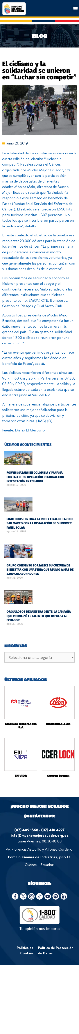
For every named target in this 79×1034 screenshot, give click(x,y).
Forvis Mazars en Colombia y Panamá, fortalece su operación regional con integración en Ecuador (35, 477)
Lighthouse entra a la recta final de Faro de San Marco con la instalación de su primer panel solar (40, 523)
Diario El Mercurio (30, 430)
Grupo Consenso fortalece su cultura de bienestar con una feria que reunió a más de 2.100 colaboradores (40, 570)
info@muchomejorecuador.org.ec (39, 835)
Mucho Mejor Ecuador (45, 169)
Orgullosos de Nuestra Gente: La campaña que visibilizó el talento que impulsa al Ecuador (39, 616)
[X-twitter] (23, 896)
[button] (75, 8)
